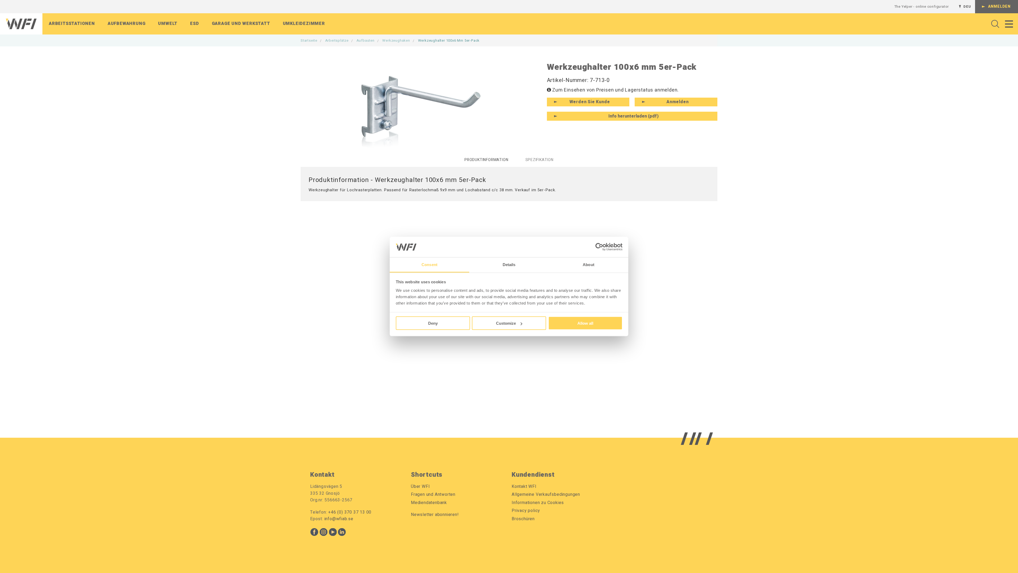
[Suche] (993, 24)
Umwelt (167, 23)
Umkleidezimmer (304, 23)
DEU (967, 6)
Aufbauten (366, 40)
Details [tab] (509, 264)
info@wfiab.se (338, 519)
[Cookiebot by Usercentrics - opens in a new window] (599, 247)
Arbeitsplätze (337, 40)
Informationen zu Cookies (538, 503)
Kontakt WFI (524, 486)
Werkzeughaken (396, 40)
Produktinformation (486, 160)
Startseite (309, 40)
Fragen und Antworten (433, 494)
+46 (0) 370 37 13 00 (349, 512)
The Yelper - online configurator (921, 6)
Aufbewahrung (127, 23)
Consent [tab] (429, 264)
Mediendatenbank (429, 503)
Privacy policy (526, 510)
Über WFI (420, 486)
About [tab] (588, 264)
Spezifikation (539, 160)
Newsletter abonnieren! (435, 514)
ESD (194, 23)
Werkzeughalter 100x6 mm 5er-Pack (449, 40)
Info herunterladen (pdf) (633, 116)
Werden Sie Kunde (589, 102)
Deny (433, 323)
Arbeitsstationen (72, 23)
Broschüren (523, 519)
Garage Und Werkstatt (241, 23)
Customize (506, 323)
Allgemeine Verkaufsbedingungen (546, 494)
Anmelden (999, 6)
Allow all (585, 323)
